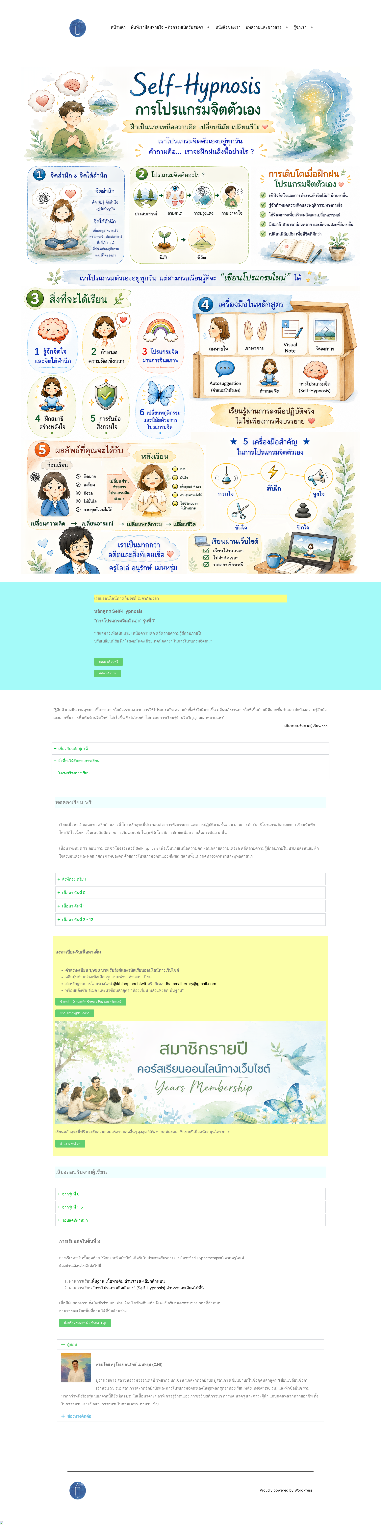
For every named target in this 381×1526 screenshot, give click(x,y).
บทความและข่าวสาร (263, 27)
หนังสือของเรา (228, 27)
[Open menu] (208, 27)
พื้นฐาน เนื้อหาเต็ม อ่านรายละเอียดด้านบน (128, 1281)
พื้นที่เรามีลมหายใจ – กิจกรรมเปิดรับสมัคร (167, 27)
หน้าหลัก (118, 27)
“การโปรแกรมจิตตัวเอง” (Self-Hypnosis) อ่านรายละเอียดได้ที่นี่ (148, 1288)
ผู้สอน (72, 1344)
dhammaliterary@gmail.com (190, 983)
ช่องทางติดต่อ (79, 1416)
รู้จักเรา (300, 27)
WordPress (303, 1490)
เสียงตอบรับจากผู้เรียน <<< (306, 725)
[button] (74, 1013)
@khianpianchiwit (129, 983)
